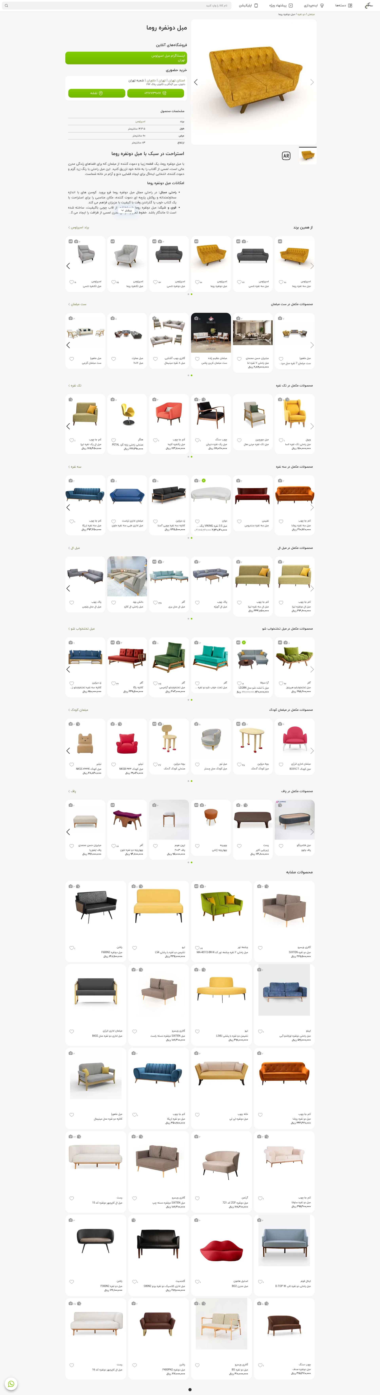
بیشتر (128, 210)
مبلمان (311, 14)
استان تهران (176, 80)
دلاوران (151, 80)
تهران (162, 80)
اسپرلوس (140, 121)
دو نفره (301, 14)
